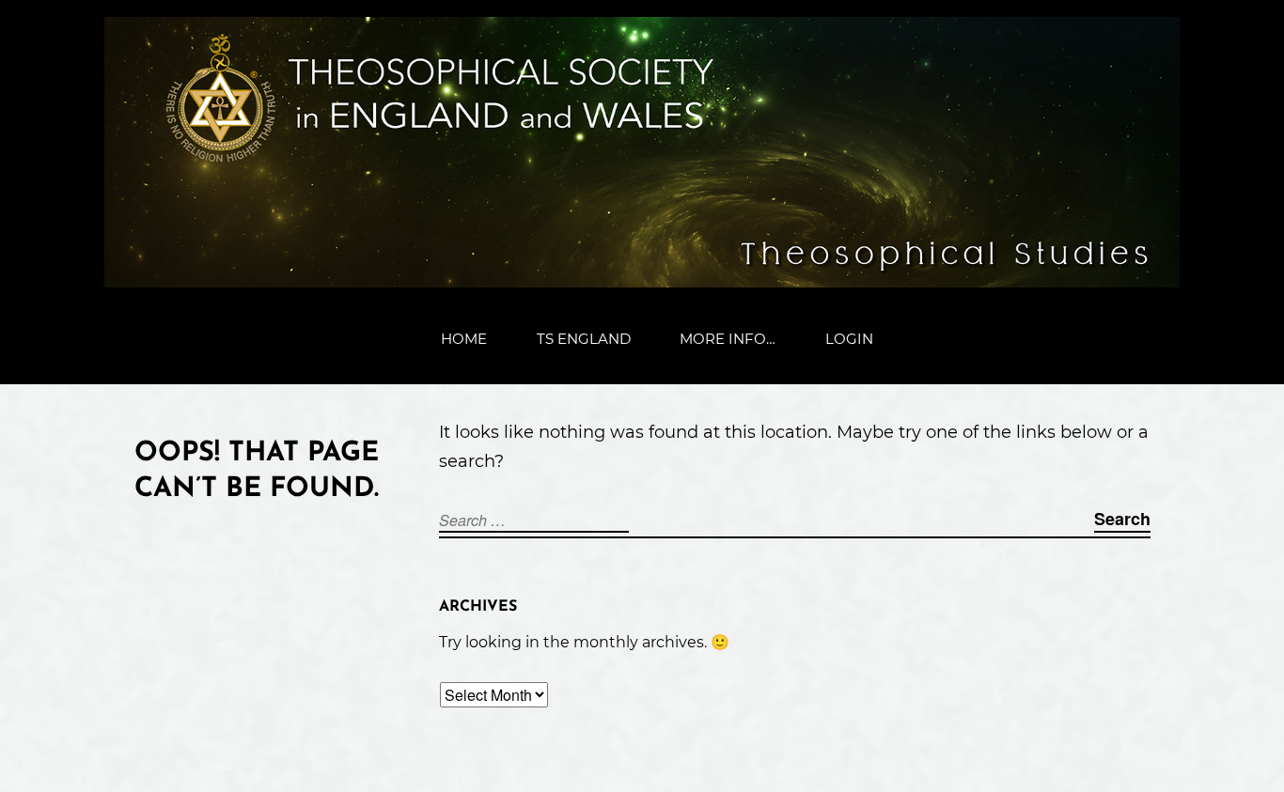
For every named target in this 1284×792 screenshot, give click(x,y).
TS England (584, 339)
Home (464, 339)
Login (849, 339)
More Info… (727, 339)
